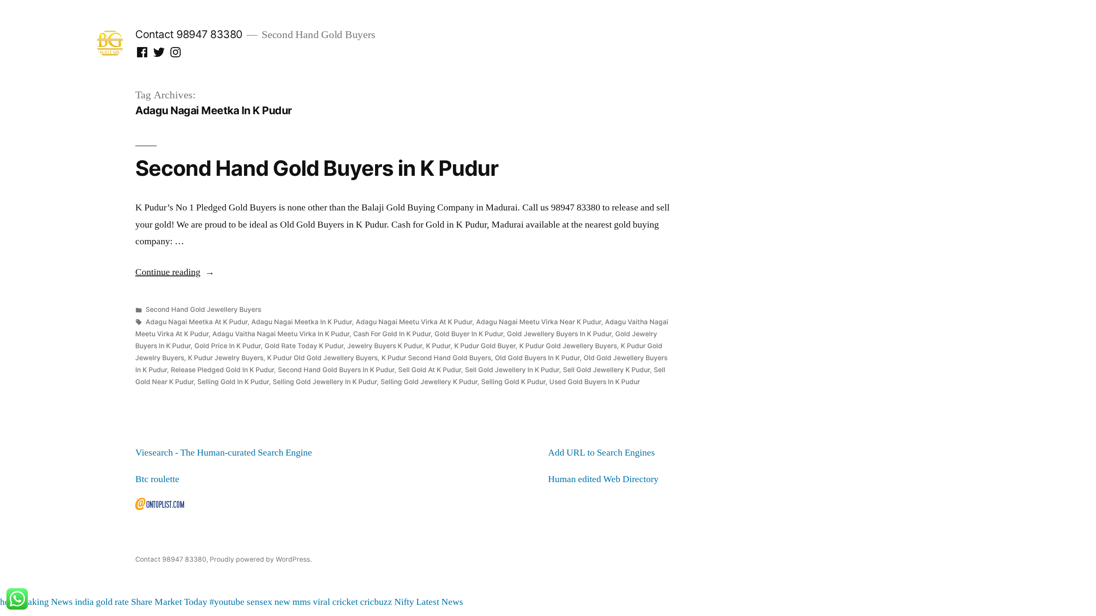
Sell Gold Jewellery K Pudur (606, 370)
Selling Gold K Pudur (513, 382)
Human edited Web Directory (603, 479)
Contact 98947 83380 (188, 34)
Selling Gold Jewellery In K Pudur (325, 382)
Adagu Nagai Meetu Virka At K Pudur (414, 322)
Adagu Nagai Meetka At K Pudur (196, 322)
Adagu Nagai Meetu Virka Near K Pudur (538, 322)
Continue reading (174, 272)
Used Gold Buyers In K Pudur (594, 382)
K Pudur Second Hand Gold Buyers (436, 358)
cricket (345, 602)
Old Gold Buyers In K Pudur (537, 358)
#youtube (226, 602)
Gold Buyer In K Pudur (469, 334)
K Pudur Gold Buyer (484, 346)
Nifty (404, 602)
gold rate (112, 602)
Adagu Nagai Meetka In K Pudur (301, 322)
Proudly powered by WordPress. (261, 559)
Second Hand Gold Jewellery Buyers (203, 309)
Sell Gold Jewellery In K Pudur (512, 370)
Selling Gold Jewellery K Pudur (429, 382)
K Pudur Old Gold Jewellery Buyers (322, 358)
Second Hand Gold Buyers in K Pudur (316, 168)
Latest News (439, 602)
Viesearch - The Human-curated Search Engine (223, 453)
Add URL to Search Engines (601, 453)
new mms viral (302, 602)
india (84, 602)
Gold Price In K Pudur (227, 346)
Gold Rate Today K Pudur (304, 346)
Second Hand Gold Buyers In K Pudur (336, 370)
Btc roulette (157, 479)
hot (6, 602)
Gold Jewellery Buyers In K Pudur (559, 334)
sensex (259, 602)
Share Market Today (169, 602)
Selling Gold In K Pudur (233, 382)
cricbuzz (376, 602)
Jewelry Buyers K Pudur (384, 346)
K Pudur (438, 346)
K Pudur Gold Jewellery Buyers (568, 346)
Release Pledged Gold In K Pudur (222, 370)
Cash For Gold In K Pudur (392, 334)
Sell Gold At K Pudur (429, 370)
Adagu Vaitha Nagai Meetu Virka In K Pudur (280, 334)
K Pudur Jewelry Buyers (225, 358)
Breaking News (43, 602)
